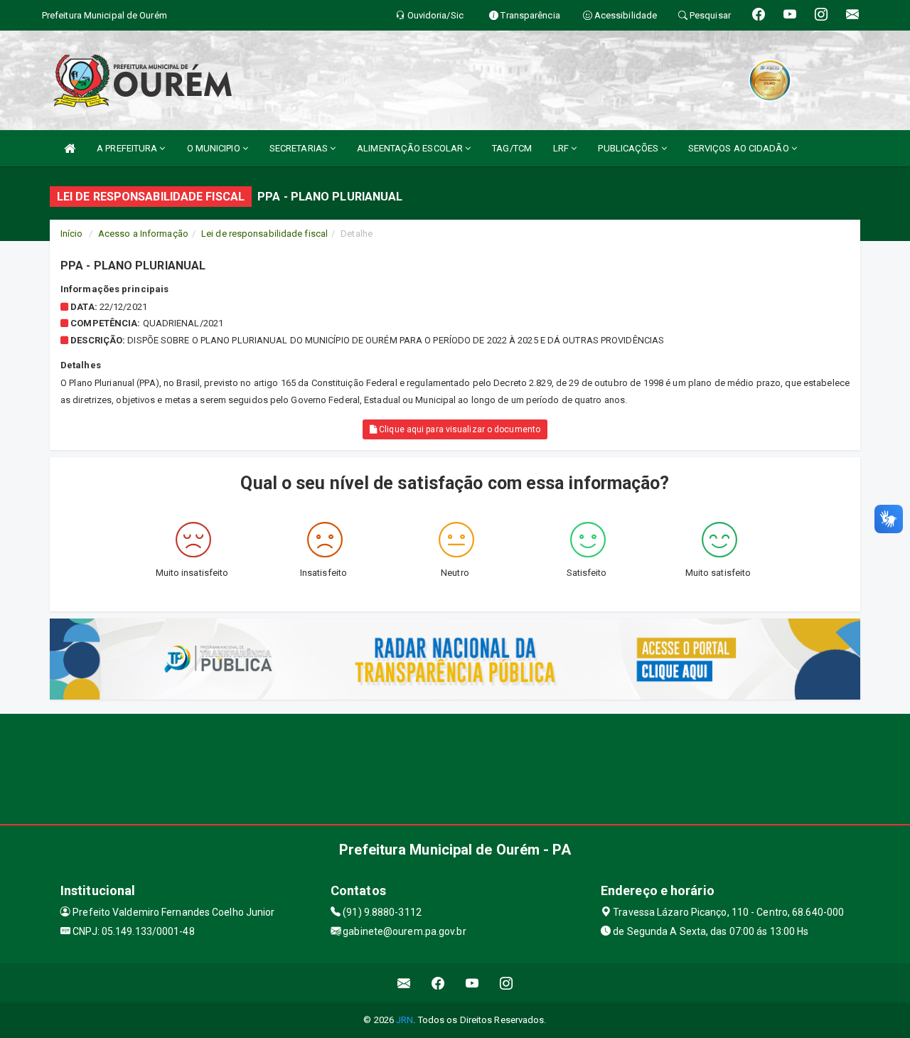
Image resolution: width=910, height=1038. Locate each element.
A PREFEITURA (128, 148)
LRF (562, 148)
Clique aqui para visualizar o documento (458, 429)
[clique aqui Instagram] (506, 982)
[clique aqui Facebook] (438, 982)
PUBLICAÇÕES (629, 148)
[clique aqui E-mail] (404, 982)
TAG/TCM (512, 148)
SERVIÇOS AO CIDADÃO (739, 148)
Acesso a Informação (143, 233)
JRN (404, 1020)
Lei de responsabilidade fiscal (264, 233)
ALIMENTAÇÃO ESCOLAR (411, 148)
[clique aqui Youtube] (472, 982)
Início (71, 233)
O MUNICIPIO (214, 148)
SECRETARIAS (299, 148)
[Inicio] (69, 148)
